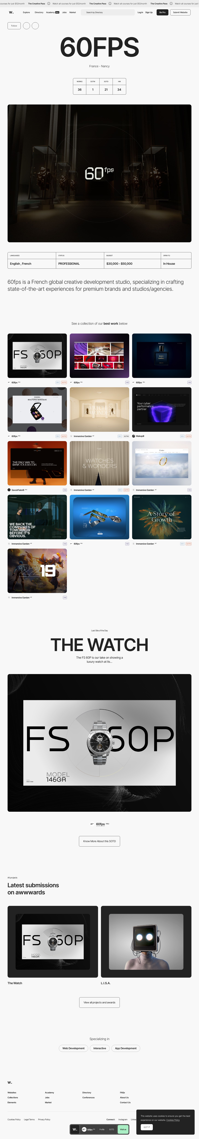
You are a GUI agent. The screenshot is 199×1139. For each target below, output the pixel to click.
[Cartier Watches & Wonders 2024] (99, 463)
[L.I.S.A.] (146, 942)
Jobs (64, 12)
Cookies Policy (14, 1119)
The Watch (15, 983)
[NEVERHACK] (161, 409)
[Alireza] (161, 517)
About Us (124, 1097)
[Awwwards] (11, 12)
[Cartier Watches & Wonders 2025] (99, 409)
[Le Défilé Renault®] (99, 356)
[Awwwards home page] (75, 1129)
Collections (13, 1097)
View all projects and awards (99, 1002)
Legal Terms (29, 1119)
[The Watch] (37, 356)
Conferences (88, 1097)
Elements (12, 1102)
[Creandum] (37, 517)
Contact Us (125, 1102)
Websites (12, 1092)
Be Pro (162, 12)
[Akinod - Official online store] (99, 517)
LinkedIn (134, 1119)
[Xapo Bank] (37, 463)
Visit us (123, 1129)
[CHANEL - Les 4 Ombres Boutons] (37, 409)
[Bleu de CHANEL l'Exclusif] (161, 356)
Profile (102, 1129)
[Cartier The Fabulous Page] (161, 463)
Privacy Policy (44, 1119)
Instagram (123, 1119)
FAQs (122, 1092)
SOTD (111, 1129)
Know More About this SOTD (99, 841)
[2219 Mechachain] (37, 571)
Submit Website (180, 12)
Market (72, 12)
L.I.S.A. (106, 983)
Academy (52, 12)
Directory (39, 12)
